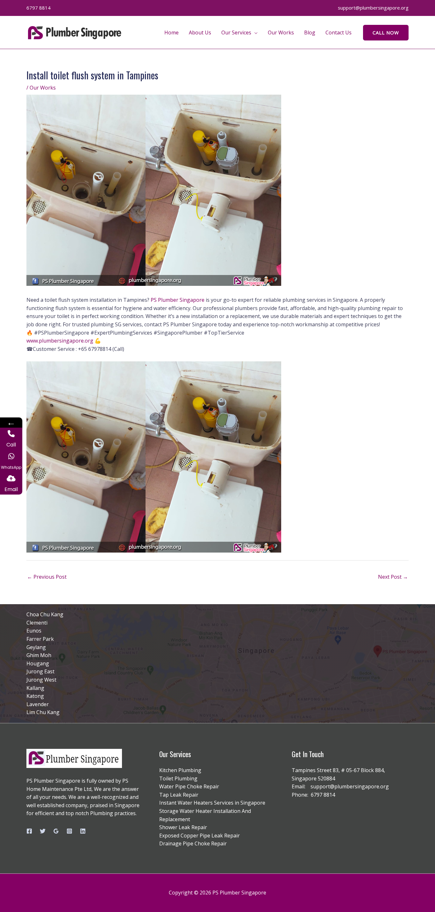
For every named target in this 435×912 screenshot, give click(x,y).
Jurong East (40, 671)
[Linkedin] (83, 831)
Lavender (37, 704)
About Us (200, 32)
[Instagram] (69, 831)
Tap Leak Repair (178, 794)
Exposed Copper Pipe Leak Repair (199, 835)
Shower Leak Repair (183, 827)
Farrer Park (40, 638)
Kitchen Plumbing (180, 770)
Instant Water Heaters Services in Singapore (212, 802)
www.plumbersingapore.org (59, 340)
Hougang (37, 663)
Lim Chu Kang (43, 712)
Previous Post (47, 576)
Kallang (35, 687)
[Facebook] (29, 831)
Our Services (236, 32)
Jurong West (41, 679)
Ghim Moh (38, 655)
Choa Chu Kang (44, 614)
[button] (386, 32)
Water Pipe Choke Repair (189, 786)
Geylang (36, 647)
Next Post (393, 576)
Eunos (33, 630)
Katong (35, 695)
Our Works (281, 32)
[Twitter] (43, 831)
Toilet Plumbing (178, 778)
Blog (309, 32)
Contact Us (338, 32)
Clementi (36, 622)
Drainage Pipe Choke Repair (193, 843)
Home (171, 32)
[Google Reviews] (56, 831)
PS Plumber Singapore (177, 299)
